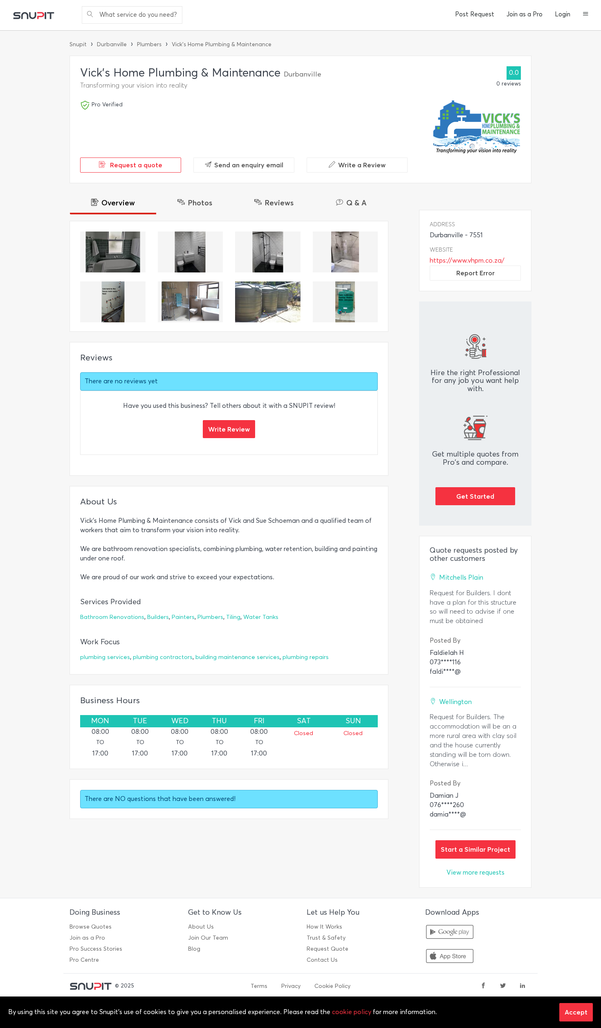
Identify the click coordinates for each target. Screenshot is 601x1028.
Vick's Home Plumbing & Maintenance (221, 44)
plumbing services (105, 657)
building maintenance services (237, 657)
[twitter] (503, 986)
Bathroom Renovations (112, 617)
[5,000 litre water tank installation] (345, 301)
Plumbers (149, 44)
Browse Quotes (91, 926)
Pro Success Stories (96, 948)
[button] (585, 14)
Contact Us (322, 959)
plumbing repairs (306, 657)
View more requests (475, 872)
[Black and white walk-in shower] (267, 252)
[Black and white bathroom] (190, 252)
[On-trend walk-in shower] (345, 252)
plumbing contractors (163, 657)
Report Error (475, 273)
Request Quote (327, 948)
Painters (183, 617)
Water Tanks (260, 617)
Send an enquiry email (248, 165)
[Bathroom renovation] (190, 301)
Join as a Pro (525, 14)
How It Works (324, 926)
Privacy (290, 986)
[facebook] (483, 986)
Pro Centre (84, 959)
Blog (194, 948)
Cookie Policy (332, 986)
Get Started (475, 496)
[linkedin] (522, 986)
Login (562, 14)
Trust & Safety (326, 937)
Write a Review (362, 165)
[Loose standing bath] (113, 252)
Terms (259, 986)
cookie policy (351, 1012)
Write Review (229, 429)
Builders (158, 617)
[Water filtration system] (113, 301)
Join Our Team (208, 937)
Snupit (78, 44)
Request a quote (135, 165)
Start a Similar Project (475, 849)
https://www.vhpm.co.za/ (467, 260)
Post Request (474, 14)
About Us (201, 926)
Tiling (233, 617)
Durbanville (112, 44)
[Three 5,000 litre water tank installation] (267, 301)
